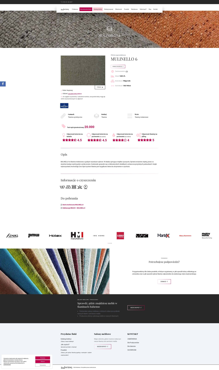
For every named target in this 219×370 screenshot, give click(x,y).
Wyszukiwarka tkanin (86, 9)
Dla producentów (133, 342)
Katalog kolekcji (98, 9)
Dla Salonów (131, 346)
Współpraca (134, 9)
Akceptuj (42, 358)
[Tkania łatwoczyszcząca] (64, 105)
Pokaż (99, 87)
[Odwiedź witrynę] (12, 236)
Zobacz (163, 281)
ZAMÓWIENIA (132, 339)
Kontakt (155, 9)
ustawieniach (7, 364)
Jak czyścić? (65, 344)
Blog (150, 9)
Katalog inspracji (108, 9)
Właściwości (118, 9)
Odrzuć (43, 361)
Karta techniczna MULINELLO (73, 205)
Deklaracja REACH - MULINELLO (74, 208)
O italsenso (75, 9)
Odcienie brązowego (75, 93)
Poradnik (126, 9)
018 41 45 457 (67, 2)
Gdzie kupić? (143, 9)
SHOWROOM (131, 350)
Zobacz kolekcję (117, 66)
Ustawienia (43, 365)
